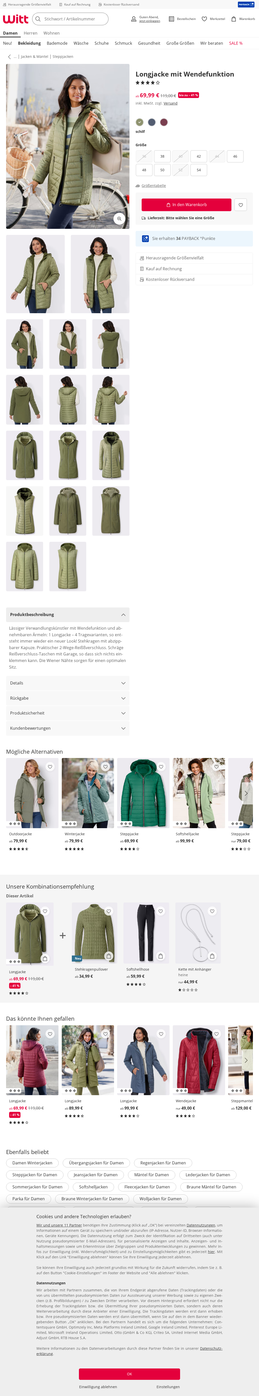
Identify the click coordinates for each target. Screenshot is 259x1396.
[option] (140, 122)
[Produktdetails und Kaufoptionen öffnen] (45, 958)
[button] (8, 56)
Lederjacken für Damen (208, 1175)
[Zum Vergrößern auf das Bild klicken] (119, 219)
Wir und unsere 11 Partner (59, 1225)
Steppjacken (63, 56)
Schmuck (123, 43)
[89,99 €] (88, 1060)
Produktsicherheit (27, 713)
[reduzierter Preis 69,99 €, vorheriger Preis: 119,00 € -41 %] (32, 1060)
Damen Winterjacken (32, 1163)
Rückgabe (19, 698)
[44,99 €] (198, 933)
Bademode (57, 43)
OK (129, 1373)
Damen (10, 33)
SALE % (236, 43)
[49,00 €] (199, 1060)
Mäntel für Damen (151, 1175)
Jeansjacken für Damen (96, 1175)
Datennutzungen (201, 1225)
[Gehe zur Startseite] (15, 19)
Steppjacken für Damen (34, 1175)
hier (211, 1251)
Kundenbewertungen (30, 728)
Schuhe (102, 43)
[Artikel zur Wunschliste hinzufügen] (240, 205)
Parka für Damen (28, 1199)
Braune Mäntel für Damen (211, 1187)
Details (16, 683)
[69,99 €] (143, 793)
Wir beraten (211, 43)
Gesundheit (149, 43)
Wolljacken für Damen (161, 1199)
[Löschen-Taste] (103, 19)
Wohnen (52, 33)
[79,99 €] (32, 793)
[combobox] (79, 19)
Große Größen (180, 43)
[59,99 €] (146, 933)
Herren (30, 33)
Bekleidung (29, 43)
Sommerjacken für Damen (37, 1187)
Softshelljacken (93, 1187)
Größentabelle (154, 186)
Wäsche (81, 43)
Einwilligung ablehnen (98, 1386)
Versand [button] (171, 103)
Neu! (7, 43)
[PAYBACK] (246, 4)
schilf (140, 131)
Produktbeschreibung (32, 614)
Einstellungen (168, 1386)
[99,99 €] (199, 793)
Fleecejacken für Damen (147, 1187)
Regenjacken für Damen (163, 1163)
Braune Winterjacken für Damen (92, 1199)
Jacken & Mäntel (34, 56)
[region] (129, 1302)
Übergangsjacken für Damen (96, 1163)
